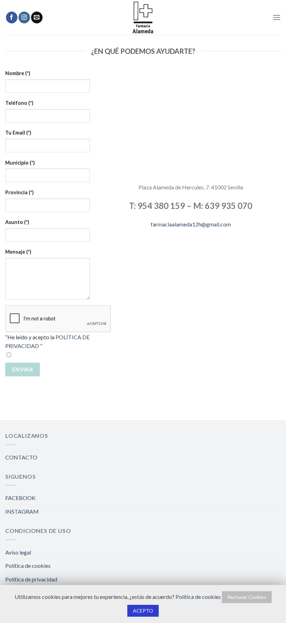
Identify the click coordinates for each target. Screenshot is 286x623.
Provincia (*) (19, 192)
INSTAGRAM (22, 511)
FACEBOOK (20, 497)
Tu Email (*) (18, 133)
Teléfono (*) (19, 103)
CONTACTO (21, 457)
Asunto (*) (17, 222)
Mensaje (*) (18, 252)
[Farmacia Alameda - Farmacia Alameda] (143, 17)
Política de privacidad (31, 579)
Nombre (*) (17, 73)
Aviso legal (18, 552)
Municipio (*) (20, 163)
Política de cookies (28, 565)
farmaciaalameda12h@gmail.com (191, 224)
